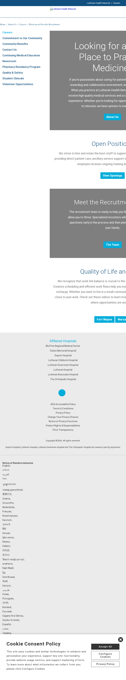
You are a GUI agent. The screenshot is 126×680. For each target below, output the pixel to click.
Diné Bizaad (8, 577)
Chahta (6, 498)
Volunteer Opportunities (17, 84)
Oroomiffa (7, 503)
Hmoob (6, 533)
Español (6, 624)
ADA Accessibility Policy (63, 404)
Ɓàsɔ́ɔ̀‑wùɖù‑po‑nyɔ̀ (13, 559)
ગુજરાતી (6, 524)
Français (6, 511)
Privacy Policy (63, 412)
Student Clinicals (13, 78)
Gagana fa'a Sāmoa (12, 615)
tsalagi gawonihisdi (12, 489)
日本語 (5, 550)
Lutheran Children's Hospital (63, 360)
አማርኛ (5, 470)
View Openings (112, 175)
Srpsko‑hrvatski (10, 620)
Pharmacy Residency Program (21, 66)
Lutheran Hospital (63, 369)
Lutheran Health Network (98, 3)
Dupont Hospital (63, 355)
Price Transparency (63, 430)
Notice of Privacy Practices (63, 421)
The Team (112, 244)
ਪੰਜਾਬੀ (5, 602)
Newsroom (9, 61)
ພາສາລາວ (7, 563)
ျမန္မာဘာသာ (9, 484)
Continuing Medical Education (21, 55)
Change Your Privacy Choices (63, 417)
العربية (5, 474)
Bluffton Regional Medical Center (63, 346)
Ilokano (6, 541)
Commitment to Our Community (22, 38)
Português (8, 598)
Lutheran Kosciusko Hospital (63, 374)
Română (6, 607)
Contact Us (9, 49)
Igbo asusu (8, 537)
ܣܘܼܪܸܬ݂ (5, 628)
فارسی (5, 590)
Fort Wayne (104, 319)
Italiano (6, 546)
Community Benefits (15, 43)
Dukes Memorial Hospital (63, 350)
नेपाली (4, 581)
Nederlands (8, 507)
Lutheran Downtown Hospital (63, 365)
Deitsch (6, 585)
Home (2, 24)
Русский (6, 611)
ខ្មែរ (3, 572)
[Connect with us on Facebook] (61, 392)
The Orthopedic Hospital (63, 379)
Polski (5, 594)
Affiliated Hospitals (63, 341)
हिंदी (4, 528)
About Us (12, 24)
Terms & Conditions (63, 408)
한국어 (5, 555)
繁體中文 (7, 494)
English (6, 465)
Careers (116, 3)
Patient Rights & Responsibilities (63, 425)
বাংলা (4, 478)
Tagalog (6, 633)
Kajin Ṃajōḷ (7, 568)
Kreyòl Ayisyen (10, 515)
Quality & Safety (12, 72)
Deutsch (6, 520)
